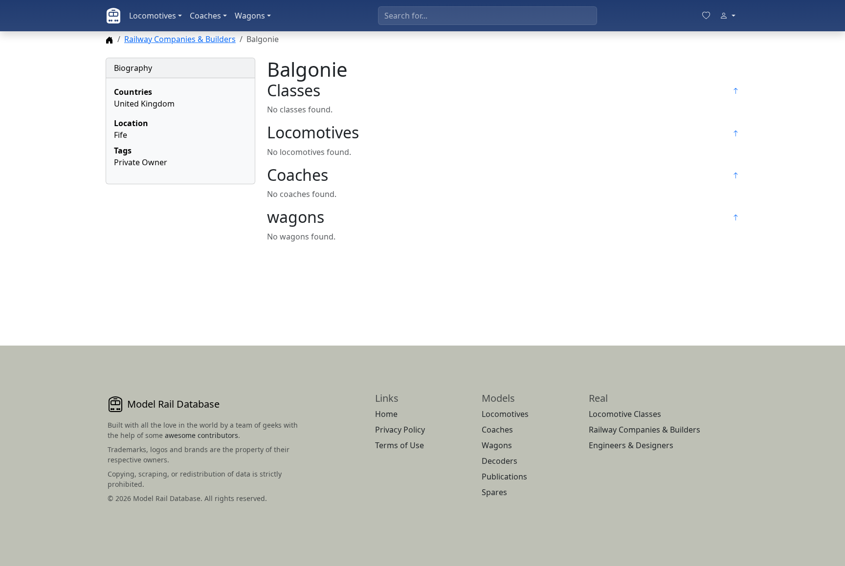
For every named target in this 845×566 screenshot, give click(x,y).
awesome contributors (201, 435)
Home (386, 414)
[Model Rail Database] (113, 15)
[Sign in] (727, 15)
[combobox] (487, 15)
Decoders (499, 461)
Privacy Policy (400, 429)
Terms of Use (399, 445)
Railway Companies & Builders (180, 39)
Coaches (205, 15)
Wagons (250, 15)
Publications (504, 476)
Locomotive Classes (625, 414)
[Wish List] (706, 15)
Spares (494, 492)
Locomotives (152, 15)
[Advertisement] (180, 253)
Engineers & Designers (631, 445)
